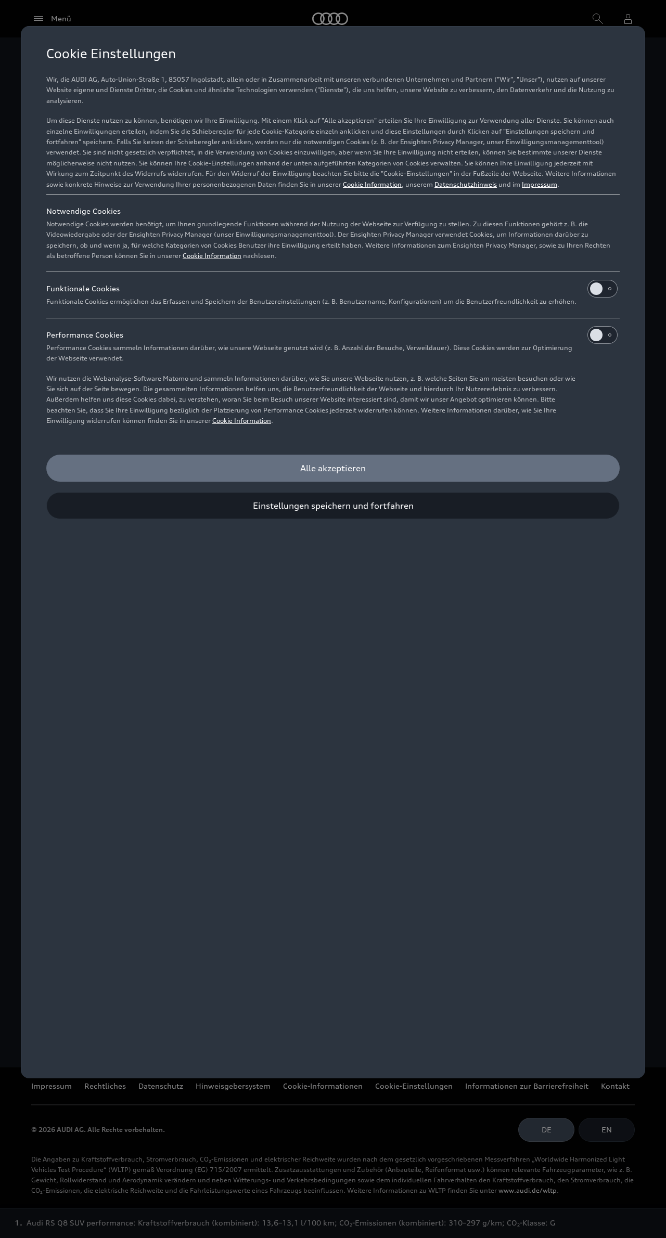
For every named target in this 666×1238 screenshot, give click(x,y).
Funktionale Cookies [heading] (83, 288)
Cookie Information (372, 184)
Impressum (539, 184)
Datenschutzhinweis (465, 184)
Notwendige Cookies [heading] (83, 211)
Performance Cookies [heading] (84, 334)
